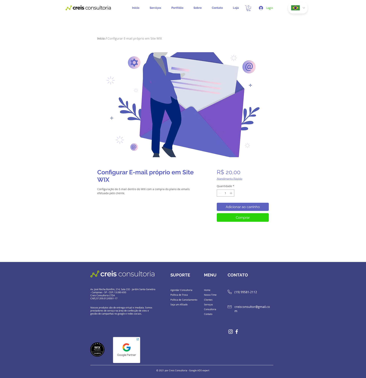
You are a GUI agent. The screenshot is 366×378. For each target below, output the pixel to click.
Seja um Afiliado (179, 304)
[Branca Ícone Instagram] (231, 332)
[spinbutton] (225, 193)
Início (101, 38)
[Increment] (231, 193)
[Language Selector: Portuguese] (297, 8)
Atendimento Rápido (229, 178)
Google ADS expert (199, 370)
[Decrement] (219, 193)
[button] (157, 8)
